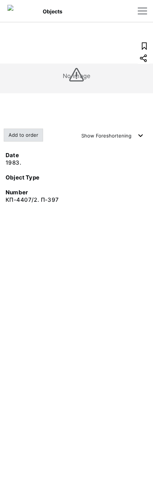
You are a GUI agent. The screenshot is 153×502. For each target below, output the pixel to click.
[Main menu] (142, 11)
